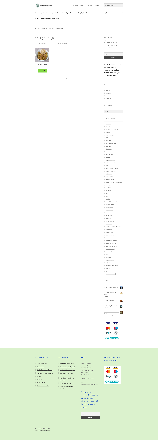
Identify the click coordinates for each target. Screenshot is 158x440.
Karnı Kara (108, 213)
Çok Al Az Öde (109, 154)
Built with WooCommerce (42, 430)
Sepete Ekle (42, 71)
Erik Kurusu (108, 190)
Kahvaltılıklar (109, 210)
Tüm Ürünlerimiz (42, 363)
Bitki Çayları (109, 132)
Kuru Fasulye (109, 224)
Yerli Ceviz (108, 268)
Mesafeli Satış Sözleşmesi (67, 367)
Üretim (39, 376)
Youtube (90, 5)
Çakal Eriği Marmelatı (111, 143)
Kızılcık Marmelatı (110, 221)
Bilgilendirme (69, 13)
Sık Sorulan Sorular (65, 383)
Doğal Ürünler (109, 176)
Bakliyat (108, 126)
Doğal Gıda (108, 165)
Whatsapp (96, 5)
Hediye (107, 196)
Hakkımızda (40, 367)
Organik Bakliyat (110, 235)
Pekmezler (108, 238)
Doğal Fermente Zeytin (111, 163)
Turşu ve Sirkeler (110, 260)
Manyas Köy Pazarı (55, 13)
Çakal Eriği (108, 140)
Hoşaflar (108, 199)
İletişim (95, 13)
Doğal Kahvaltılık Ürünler (112, 168)
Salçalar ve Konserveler (112, 246)
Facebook (75, 5)
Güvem (107, 193)
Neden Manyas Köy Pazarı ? (44, 370)
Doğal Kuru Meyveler (111, 171)
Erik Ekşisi (108, 188)
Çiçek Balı (108, 146)
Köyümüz (40, 379)
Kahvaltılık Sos (109, 207)
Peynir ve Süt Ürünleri (111, 240)
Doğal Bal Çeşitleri (110, 160)
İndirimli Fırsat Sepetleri (112, 201)
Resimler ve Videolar (43, 386)
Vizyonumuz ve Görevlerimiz (45, 373)
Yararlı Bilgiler (41, 382)
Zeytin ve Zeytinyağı (111, 274)
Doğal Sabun (109, 174)
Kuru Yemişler (109, 229)
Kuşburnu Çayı (109, 232)
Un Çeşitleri (109, 263)
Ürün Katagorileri (40, 13)
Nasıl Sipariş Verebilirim (67, 363)
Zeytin (107, 271)
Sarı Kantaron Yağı (110, 249)
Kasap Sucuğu (109, 215)
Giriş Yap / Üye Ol (83, 13)
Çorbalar (108, 157)
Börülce (107, 138)
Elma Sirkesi (109, 185)
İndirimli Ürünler (110, 204)
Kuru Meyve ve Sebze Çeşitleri (113, 226)
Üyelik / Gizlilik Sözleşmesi (67, 370)
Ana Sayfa (39, 28)
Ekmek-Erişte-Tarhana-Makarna (114, 182)
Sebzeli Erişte (109, 251)
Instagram (82, 5)
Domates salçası (110, 179)
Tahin (107, 254)
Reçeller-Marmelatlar (111, 243)
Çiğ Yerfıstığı (109, 149)
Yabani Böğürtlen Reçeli (112, 265)
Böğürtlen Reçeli (110, 135)
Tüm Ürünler (109, 257)
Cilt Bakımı (108, 151)
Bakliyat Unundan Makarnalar (113, 129)
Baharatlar (108, 124)
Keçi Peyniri (109, 218)
